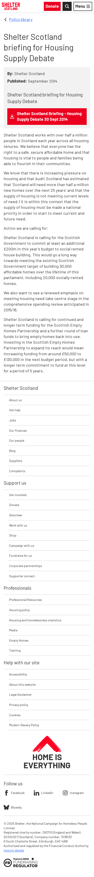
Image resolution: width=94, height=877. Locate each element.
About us (15, 400)
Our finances (18, 430)
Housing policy (19, 610)
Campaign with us (21, 545)
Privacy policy (18, 705)
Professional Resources (25, 600)
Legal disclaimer (20, 694)
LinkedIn (47, 793)
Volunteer (15, 515)
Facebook (18, 793)
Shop (12, 535)
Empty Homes (19, 640)
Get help (15, 410)
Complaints (17, 471)
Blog (12, 451)
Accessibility (18, 674)
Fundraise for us (20, 555)
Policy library (20, 19)
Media (13, 630)
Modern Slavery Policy (24, 725)
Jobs (12, 420)
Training (15, 650)
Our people (16, 440)
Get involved (17, 495)
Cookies (15, 715)
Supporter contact (22, 576)
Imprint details (14, 850)
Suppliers (15, 461)
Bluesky (16, 807)
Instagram (77, 793)
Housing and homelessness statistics (35, 620)
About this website (22, 684)
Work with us (18, 525)
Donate (14, 505)
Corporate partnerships (25, 566)
